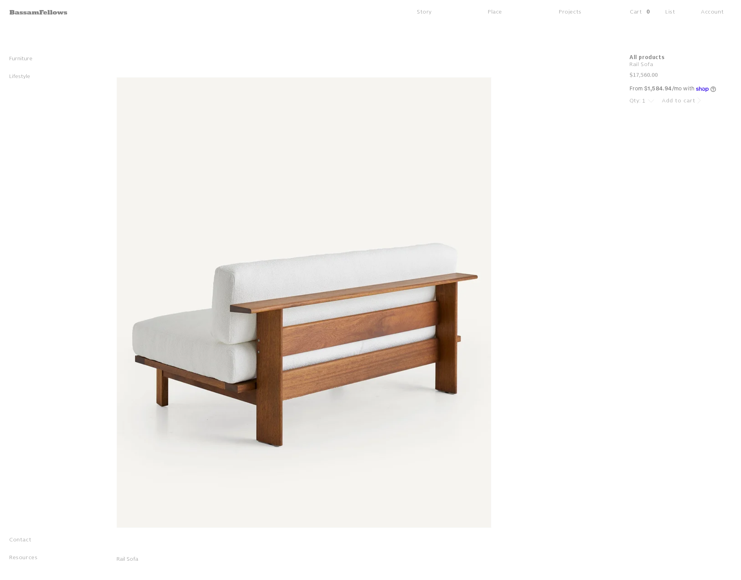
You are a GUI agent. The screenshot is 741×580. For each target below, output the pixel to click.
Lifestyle (19, 76)
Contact (20, 540)
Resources (23, 558)
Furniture (20, 59)
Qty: (635, 100)
